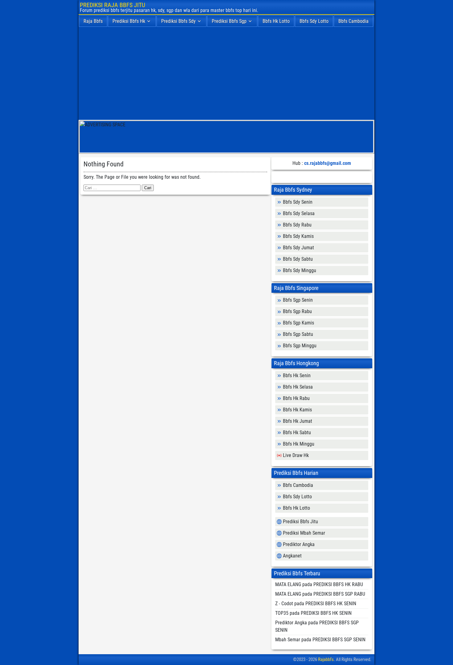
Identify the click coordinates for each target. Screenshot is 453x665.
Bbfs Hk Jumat (297, 421)
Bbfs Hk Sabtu (297, 432)
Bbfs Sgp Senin (298, 300)
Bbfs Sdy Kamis (298, 236)
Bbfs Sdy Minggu (299, 270)
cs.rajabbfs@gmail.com (327, 163)
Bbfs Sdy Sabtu (298, 259)
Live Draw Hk (296, 455)
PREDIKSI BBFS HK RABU (338, 584)
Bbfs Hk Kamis (297, 410)
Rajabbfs (326, 659)
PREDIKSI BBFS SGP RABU (339, 594)
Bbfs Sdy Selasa (299, 213)
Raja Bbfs (93, 21)
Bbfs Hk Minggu (298, 444)
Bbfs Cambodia (353, 21)
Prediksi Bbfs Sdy (178, 21)
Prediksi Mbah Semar (304, 533)
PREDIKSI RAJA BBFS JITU (112, 5)
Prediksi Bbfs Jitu (300, 521)
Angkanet (292, 556)
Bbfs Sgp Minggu (299, 346)
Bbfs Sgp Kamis (298, 323)
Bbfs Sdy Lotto (314, 21)
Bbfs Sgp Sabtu (298, 334)
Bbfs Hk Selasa (298, 387)
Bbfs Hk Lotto (276, 21)
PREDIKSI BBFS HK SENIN (330, 603)
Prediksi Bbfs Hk (128, 21)
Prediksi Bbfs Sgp (229, 21)
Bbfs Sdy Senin (297, 202)
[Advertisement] (226, 74)
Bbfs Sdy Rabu (297, 225)
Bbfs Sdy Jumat (298, 248)
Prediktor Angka (299, 544)
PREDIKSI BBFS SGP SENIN (338, 640)
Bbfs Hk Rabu (296, 398)
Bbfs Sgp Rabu (297, 311)
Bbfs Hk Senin (297, 375)
